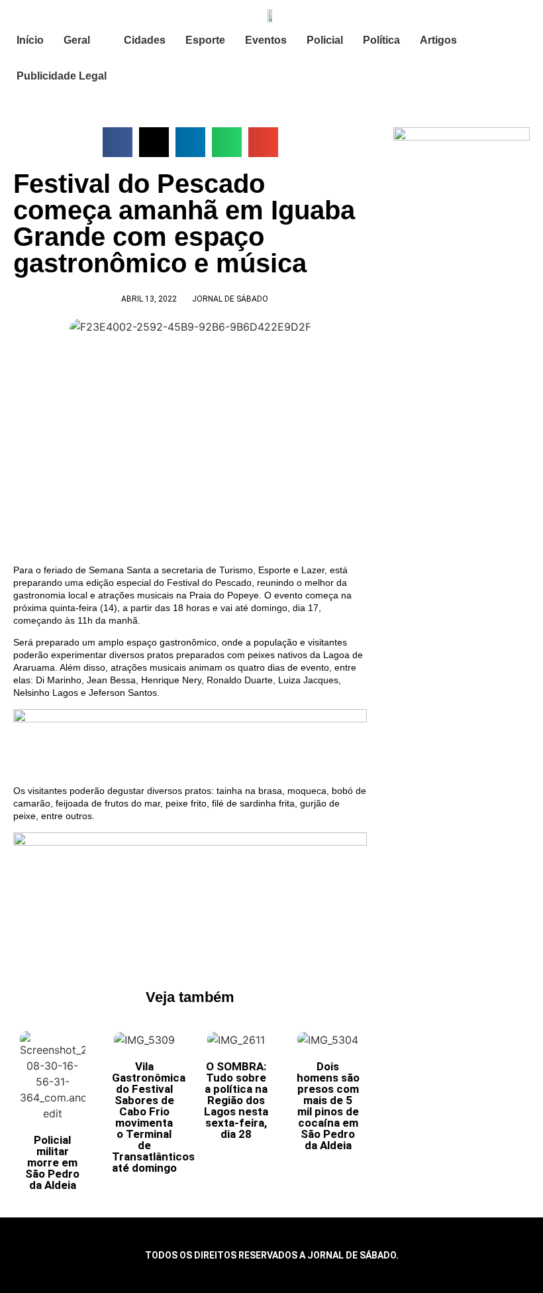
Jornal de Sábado (230, 299)
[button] (117, 142)
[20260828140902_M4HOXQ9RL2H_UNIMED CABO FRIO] (190, 842)
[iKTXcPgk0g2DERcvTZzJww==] (190, 719)
